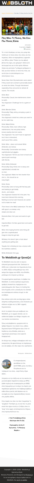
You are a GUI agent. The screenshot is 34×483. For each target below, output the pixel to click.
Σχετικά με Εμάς (17, 472)
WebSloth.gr (17, 3)
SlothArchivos (28, 353)
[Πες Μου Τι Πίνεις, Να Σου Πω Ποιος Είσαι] (17, 26)
